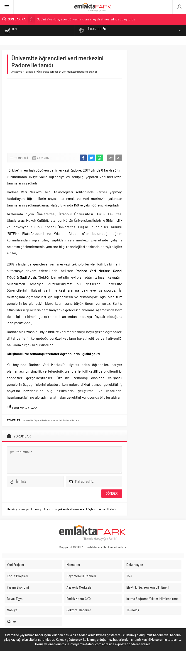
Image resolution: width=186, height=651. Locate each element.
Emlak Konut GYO (78, 599)
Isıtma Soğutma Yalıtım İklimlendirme (152, 599)
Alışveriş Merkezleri (79, 587)
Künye (11, 621)
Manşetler (73, 565)
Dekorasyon (134, 565)
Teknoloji (29, 71)
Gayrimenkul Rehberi (81, 576)
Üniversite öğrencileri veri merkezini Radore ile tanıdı (51, 420)
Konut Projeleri (17, 576)
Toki (129, 576)
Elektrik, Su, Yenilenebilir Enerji (147, 587)
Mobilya (12, 610)
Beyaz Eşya (14, 599)
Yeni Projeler (15, 565)
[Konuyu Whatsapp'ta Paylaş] (99, 158)
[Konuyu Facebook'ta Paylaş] (83, 158)
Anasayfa (16, 71)
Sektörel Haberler (78, 610)
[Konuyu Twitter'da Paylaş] (91, 158)
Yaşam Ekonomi (18, 587)
